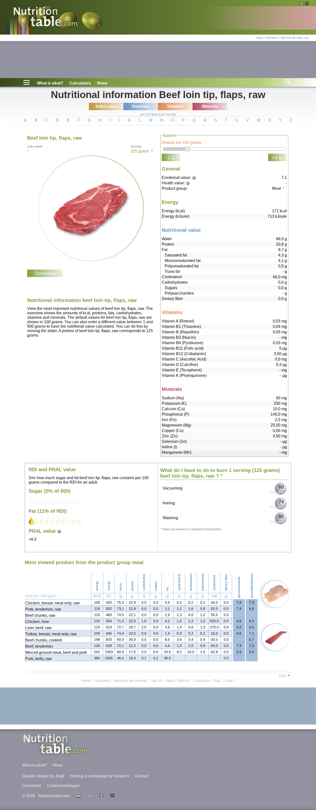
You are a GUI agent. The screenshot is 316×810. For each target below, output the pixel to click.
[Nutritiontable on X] (111, 796)
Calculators (80, 83)
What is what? (50, 83)
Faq (217, 680)
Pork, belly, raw (38, 659)
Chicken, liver (37, 621)
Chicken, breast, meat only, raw (52, 603)
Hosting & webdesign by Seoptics (99, 776)
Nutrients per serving (130, 680)
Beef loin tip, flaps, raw (295, 37)
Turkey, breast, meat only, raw (51, 634)
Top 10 (156, 680)
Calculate (202, 680)
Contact (142, 776)
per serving (168, 114)
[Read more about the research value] (194, 177)
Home (260, 37)
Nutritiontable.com (54, 796)
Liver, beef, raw (38, 628)
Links (229, 680)
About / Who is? (178, 680)
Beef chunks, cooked (43, 640)
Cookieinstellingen (63, 786)
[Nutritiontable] (45, 18)
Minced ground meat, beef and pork (56, 652)
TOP (282, 676)
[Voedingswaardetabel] (78, 796)
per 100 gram (149, 114)
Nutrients (102, 680)
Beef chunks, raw (40, 615)
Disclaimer (31, 786)
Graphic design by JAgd (43, 776)
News (102, 83)
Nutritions (272, 37)
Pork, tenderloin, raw (43, 609)
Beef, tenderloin (39, 646)
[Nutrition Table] (89, 796)
